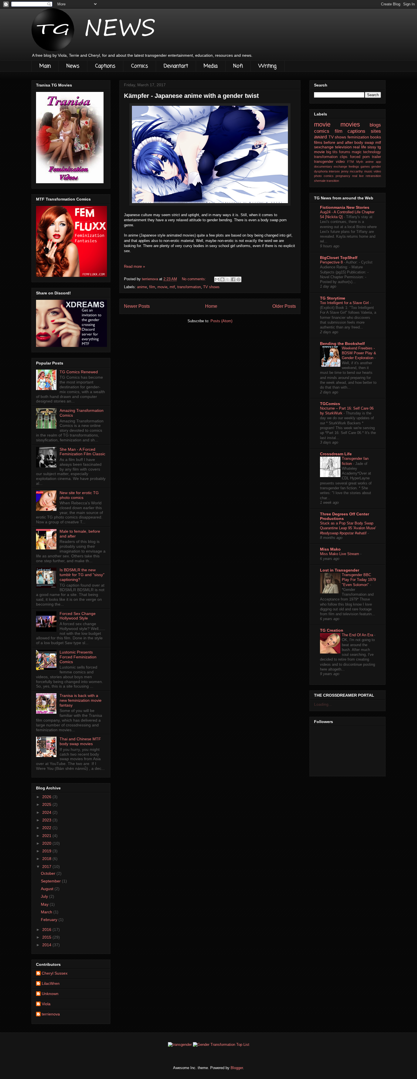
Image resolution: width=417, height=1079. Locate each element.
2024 (47, 812)
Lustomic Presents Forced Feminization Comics (78, 657)
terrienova (51, 1014)
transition (333, 180)
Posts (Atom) (221, 321)
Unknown (50, 993)
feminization (358, 137)
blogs (375, 125)
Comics (139, 66)
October (48, 873)
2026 (47, 797)
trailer (376, 157)
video (340, 162)
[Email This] (217, 279)
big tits (332, 152)
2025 (47, 804)
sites (376, 131)
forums (344, 152)
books (375, 137)
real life (359, 147)
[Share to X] (228, 279)
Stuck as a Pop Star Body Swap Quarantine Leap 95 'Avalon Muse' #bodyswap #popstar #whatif (348, 528)
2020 (47, 843)
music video (372, 171)
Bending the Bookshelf (342, 343)
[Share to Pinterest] (238, 279)
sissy (371, 147)
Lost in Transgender (339, 570)
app (378, 161)
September (51, 881)
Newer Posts (137, 306)
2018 (47, 858)
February (49, 919)
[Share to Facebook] (233, 279)
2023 (47, 820)
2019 (47, 851)
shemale (320, 180)
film (152, 287)
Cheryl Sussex (55, 973)
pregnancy (343, 176)
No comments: (194, 279)
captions (356, 131)
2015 (47, 937)
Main (45, 66)
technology (372, 152)
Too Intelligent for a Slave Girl (345, 303)
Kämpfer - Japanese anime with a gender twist (191, 95)
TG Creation (331, 630)
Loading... (323, 704)
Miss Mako (330, 549)
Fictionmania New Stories (344, 207)
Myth (359, 161)
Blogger (237, 1068)
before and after (338, 142)
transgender (323, 162)
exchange (340, 166)
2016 (47, 929)
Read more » (134, 266)
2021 (47, 835)
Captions (105, 66)
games (365, 166)
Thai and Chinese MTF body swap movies (80, 741)
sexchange (324, 147)
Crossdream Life (336, 454)
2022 (47, 827)
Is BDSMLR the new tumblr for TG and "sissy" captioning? (82, 575)
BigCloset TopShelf (338, 257)
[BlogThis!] (222, 279)
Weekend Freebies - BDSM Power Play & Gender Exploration (359, 353)
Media (211, 66)
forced (355, 157)
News (72, 66)
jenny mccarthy (352, 171)
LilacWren (51, 983)
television (343, 147)
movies (350, 124)
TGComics (330, 403)
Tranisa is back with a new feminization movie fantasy (81, 700)
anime (142, 287)
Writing (267, 66)
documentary (323, 166)
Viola (46, 1004)
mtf (172, 287)
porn (366, 157)
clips (344, 157)
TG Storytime (332, 298)
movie (162, 287)
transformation (189, 287)
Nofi (238, 66)
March (47, 912)
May (45, 904)
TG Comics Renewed (79, 372)
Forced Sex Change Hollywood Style (78, 616)
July (45, 896)
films (318, 142)
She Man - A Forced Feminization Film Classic (82, 451)
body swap (364, 142)
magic (357, 152)
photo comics (324, 176)
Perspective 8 (332, 262)
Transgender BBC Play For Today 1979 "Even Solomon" (359, 580)
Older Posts (284, 306)
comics (321, 131)
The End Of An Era (358, 635)
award (320, 137)
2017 (47, 866)
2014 (47, 945)
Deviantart (176, 66)
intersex (334, 171)
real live (358, 176)
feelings (354, 166)
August (47, 888)
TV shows (211, 287)
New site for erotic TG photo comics (79, 495)
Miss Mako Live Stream (340, 554)
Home (211, 306)
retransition (373, 176)
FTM (350, 161)
